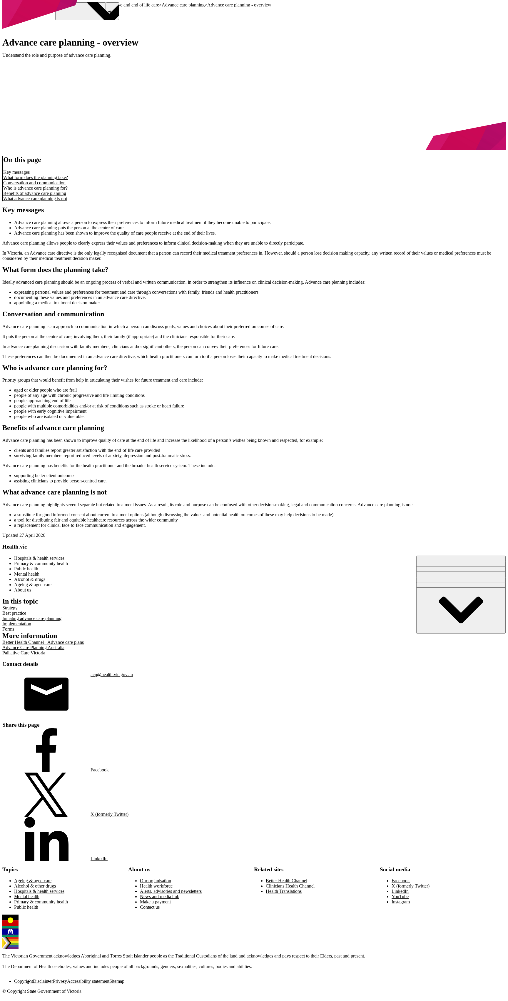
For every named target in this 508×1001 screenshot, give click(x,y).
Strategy (10, 607)
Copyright (23, 981)
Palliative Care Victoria (23, 652)
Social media (395, 869)
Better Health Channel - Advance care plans (43, 642)
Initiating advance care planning (31, 618)
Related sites (268, 869)
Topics (10, 869)
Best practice (14, 613)
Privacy (60, 981)
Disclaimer (43, 981)
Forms (8, 628)
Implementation (16, 623)
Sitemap (116, 981)
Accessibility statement (88, 981)
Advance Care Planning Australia (33, 647)
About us (139, 869)
